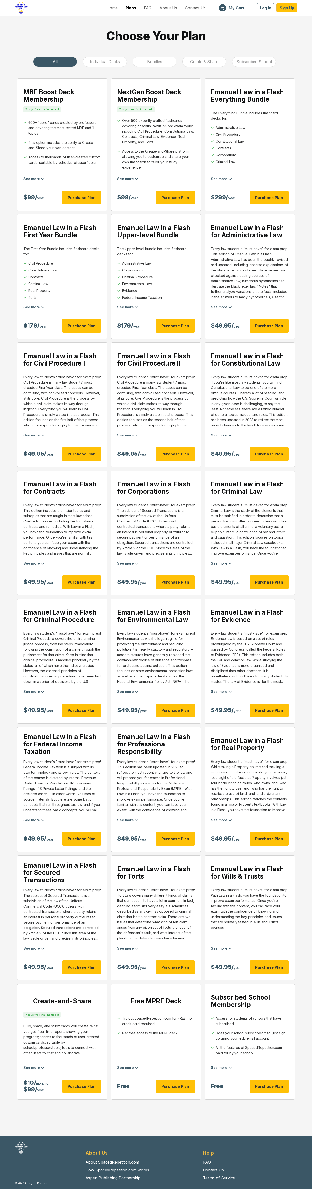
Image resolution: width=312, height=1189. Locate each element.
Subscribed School (254, 61)
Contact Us (195, 7)
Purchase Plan (82, 197)
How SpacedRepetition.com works (117, 1170)
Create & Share (204, 61)
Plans (131, 7)
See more (32, 179)
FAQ (148, 7)
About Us (168, 7)
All (55, 61)
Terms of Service (219, 1177)
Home (112, 7)
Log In (265, 7)
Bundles (154, 61)
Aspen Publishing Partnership (112, 1177)
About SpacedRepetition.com (112, 1162)
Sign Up (287, 7)
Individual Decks (105, 61)
